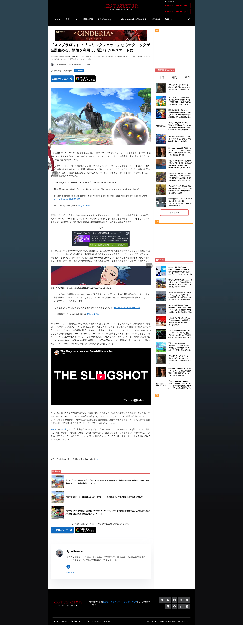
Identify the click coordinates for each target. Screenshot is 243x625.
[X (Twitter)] (181, 600)
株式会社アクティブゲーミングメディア (120, 602)
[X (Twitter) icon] (68, 567)
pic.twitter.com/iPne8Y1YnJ (127, 307)
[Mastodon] (168, 606)
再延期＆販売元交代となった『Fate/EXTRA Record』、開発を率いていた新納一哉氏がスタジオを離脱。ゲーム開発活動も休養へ (179, 114)
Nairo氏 (54, 429)
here (98, 459)
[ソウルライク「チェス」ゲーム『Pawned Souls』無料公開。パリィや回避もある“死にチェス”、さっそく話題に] (161, 321)
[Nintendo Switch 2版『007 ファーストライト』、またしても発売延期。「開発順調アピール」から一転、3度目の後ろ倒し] (161, 372)
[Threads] (187, 600)
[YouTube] (162, 600)
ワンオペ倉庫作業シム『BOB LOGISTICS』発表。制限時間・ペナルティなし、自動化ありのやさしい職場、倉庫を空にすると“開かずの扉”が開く (180, 309)
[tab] (161, 77)
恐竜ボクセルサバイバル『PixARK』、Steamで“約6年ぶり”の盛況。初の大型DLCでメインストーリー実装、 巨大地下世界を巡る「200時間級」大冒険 (180, 347)
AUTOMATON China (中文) (177, 11)
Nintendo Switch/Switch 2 (133, 19)
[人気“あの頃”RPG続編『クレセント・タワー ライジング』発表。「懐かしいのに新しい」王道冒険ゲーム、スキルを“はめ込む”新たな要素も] (161, 334)
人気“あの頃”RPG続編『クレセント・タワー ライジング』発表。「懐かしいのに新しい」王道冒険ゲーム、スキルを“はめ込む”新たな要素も (179, 335)
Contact (64, 621)
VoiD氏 (63, 429)
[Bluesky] (168, 600)
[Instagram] (174, 600)
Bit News (79, 71)
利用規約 (107, 621)
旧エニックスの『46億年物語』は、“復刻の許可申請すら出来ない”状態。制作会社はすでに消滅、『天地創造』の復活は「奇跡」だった (180, 102)
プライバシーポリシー (93, 621)
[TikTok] (181, 606)
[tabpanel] (174, 149)
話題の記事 (88, 19)
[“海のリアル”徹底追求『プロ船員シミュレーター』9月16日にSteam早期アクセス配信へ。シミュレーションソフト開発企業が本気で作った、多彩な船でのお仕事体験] (161, 296)
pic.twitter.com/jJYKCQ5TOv (68, 199)
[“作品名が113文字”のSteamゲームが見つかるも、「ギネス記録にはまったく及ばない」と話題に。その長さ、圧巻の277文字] (161, 283)
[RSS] (187, 606)
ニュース (88, 64)
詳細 (167, 19)
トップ (57, 19)
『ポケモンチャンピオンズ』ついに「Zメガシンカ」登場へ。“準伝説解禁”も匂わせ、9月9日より (179, 139)
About (56, 621)
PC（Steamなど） (106, 19)
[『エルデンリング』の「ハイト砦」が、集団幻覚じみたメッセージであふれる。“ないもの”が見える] (161, 359)
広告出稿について (77, 621)
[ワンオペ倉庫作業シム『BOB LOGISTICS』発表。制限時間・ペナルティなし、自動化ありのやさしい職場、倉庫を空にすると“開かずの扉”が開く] (161, 309)
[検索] (189, 19)
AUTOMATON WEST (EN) (176, 5)
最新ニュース (71, 19)
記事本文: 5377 (71, 572)
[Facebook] (174, 606)
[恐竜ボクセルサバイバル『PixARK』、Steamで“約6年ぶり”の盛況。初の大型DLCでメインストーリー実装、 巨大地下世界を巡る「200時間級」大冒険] (161, 347)
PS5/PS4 (155, 19)
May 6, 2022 (84, 205)
